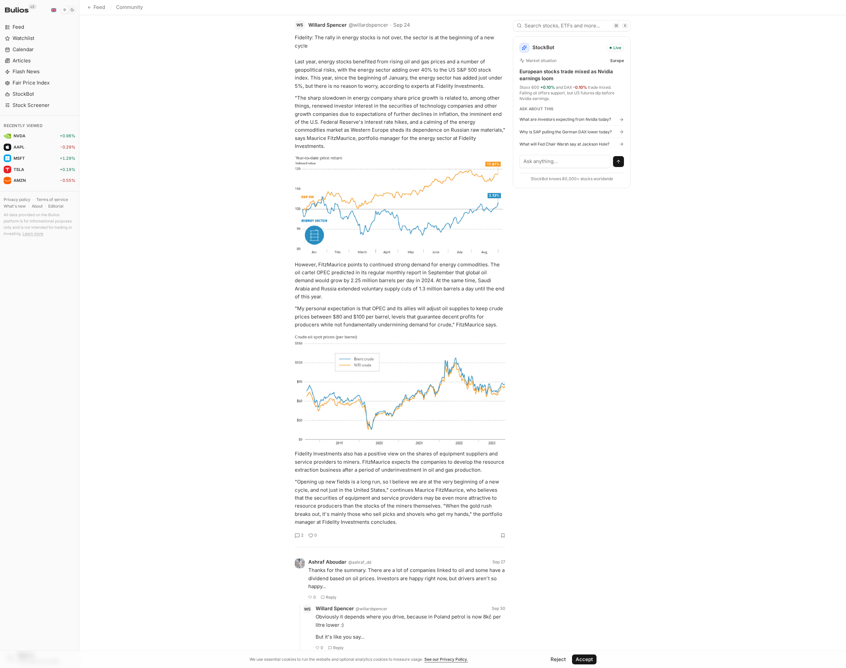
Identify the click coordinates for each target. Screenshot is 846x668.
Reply (331, 597)
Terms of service (52, 199)
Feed (99, 7)
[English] (53, 10)
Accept (584, 659)
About (37, 206)
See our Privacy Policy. (446, 659)
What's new (15, 206)
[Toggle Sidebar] (79, 334)
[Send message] (618, 161)
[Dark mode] (68, 10)
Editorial (55, 206)
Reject (558, 659)
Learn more (32, 233)
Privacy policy (17, 199)
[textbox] (565, 161)
